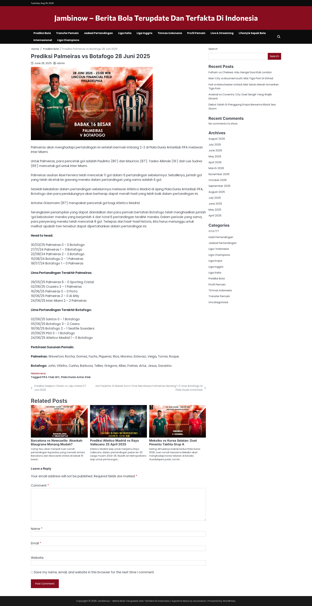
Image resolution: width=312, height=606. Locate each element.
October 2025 (217, 180)
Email (36, 543)
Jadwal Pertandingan (98, 33)
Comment (40, 485)
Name (36, 529)
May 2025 (214, 209)
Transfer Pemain (67, 33)
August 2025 (216, 192)
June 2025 (215, 204)
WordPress (229, 601)
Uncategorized (218, 302)
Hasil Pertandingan (220, 237)
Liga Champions (68, 40)
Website (37, 558)
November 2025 (218, 174)
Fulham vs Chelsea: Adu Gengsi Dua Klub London (240, 72)
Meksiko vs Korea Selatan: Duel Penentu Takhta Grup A (173, 442)
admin (61, 63)
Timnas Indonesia (170, 33)
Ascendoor (199, 601)
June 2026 (215, 150)
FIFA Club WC (51, 377)
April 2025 (214, 215)
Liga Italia (124, 33)
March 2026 (216, 168)
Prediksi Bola (42, 33)
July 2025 (214, 198)
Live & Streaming (222, 33)
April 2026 (214, 162)
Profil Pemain (196, 33)
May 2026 (214, 156)
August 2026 (216, 138)
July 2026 (214, 144)
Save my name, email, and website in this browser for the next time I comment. (94, 572)
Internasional (42, 40)
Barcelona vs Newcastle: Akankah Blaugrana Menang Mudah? (56, 442)
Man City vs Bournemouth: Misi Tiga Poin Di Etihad (240, 78)
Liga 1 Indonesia (218, 249)
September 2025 (219, 186)
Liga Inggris (144, 33)
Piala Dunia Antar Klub (76, 377)
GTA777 (213, 231)
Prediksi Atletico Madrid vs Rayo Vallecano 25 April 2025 (114, 442)
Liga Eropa (215, 261)
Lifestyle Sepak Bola (252, 33)
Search (213, 49)
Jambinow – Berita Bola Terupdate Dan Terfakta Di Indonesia (156, 17)
